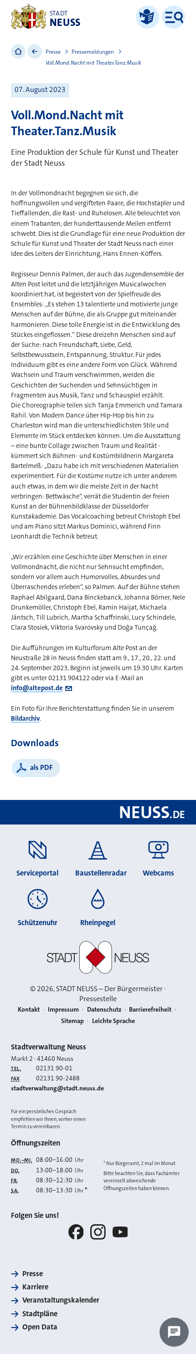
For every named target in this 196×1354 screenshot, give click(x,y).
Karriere (35, 1287)
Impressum (63, 1009)
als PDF (41, 767)
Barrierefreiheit (150, 1009)
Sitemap (72, 1021)
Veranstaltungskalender (60, 1300)
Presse (53, 52)
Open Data (39, 1327)
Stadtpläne (39, 1313)
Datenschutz (104, 1009)
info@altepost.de (37, 687)
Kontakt (29, 1009)
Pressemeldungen (93, 52)
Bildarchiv (25, 718)
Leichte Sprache (113, 1021)
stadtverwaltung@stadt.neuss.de (57, 1088)
